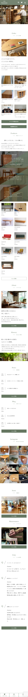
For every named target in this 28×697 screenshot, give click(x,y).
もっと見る (14, 278)
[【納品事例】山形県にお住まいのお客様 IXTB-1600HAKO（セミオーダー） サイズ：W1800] (4, 450)
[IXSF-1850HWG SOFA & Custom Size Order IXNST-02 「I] (14, 459)
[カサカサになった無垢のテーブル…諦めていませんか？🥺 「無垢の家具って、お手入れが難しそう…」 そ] (23, 469)
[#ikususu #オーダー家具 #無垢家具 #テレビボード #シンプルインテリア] (4, 478)
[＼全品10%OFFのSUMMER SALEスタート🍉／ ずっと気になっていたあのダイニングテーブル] (14, 450)
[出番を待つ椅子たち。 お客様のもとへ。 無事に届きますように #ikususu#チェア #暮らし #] (23, 450)
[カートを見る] (22, 2)
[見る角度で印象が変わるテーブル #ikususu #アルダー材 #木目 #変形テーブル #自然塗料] (14, 478)
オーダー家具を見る (14, 121)
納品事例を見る (14, 126)
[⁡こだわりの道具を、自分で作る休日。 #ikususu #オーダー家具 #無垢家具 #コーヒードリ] (14, 469)
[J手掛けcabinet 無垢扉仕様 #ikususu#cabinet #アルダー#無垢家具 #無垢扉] (23, 459)
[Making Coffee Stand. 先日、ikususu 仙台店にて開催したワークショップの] (4, 469)
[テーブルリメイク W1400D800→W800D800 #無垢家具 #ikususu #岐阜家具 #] (4, 459)
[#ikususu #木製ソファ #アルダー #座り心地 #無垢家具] (23, 478)
